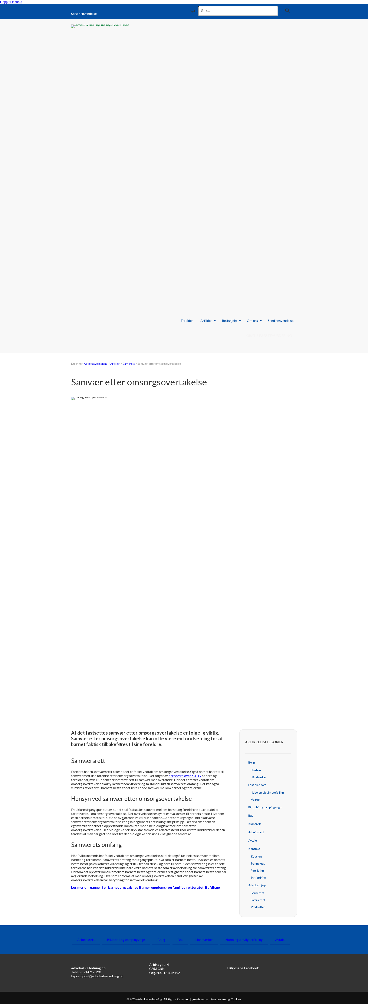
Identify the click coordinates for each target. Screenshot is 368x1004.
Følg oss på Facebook (243, 968)
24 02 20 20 (92, 972)
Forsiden (187, 320)
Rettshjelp (229, 320)
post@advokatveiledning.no (102, 976)
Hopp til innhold (11, 2)
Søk (193, 11)
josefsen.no (200, 999)
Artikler (206, 320)
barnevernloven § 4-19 (184, 776)
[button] (287, 11)
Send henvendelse (84, 14)
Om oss (252, 320)
